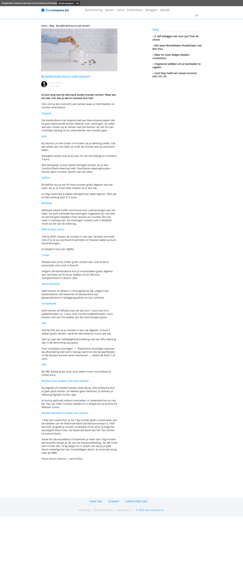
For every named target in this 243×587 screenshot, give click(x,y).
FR (196, 15)
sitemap (113, 501)
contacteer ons (136, 501)
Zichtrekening (94, 10)
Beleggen (151, 10)
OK (77, 3)
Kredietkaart (135, 10)
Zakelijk (165, 10)
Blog (51, 25)
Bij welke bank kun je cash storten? (73, 25)
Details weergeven (66, 3)
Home (44, 25)
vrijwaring (84, 510)
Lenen (120, 10)
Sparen (109, 10)
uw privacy (123, 510)
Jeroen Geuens (55, 82)
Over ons (96, 501)
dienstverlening (103, 510)
